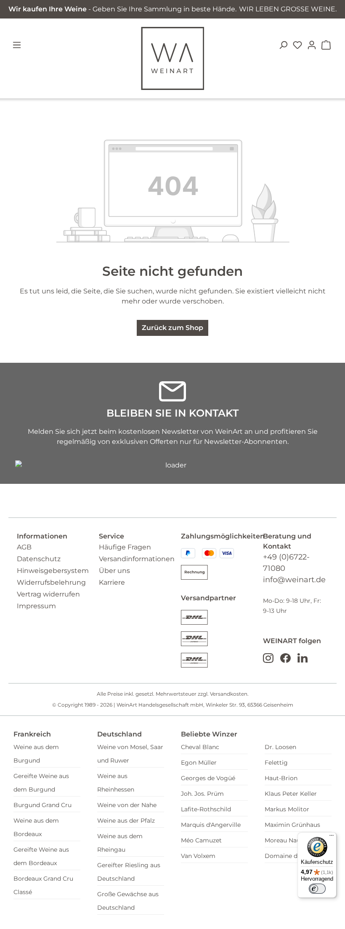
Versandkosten (228, 694)
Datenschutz (39, 559)
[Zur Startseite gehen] (172, 58)
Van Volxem (198, 856)
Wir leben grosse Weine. (288, 9)
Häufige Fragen (125, 547)
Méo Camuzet (201, 840)
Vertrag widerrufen (48, 594)
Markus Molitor (287, 809)
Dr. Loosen (280, 747)
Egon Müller (199, 762)
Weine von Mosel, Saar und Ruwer (130, 753)
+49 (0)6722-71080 (286, 562)
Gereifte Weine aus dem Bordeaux (41, 856)
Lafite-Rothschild (206, 809)
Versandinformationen (137, 559)
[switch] (317, 889)
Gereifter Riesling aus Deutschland (128, 871)
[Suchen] (283, 45)
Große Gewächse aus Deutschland (128, 900)
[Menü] (22, 45)
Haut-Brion (281, 778)
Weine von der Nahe (127, 805)
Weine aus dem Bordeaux (36, 827)
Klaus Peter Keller (291, 793)
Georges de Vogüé (208, 778)
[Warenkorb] (326, 45)
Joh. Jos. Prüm (202, 793)
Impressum (36, 606)
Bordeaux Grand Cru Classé (43, 885)
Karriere (112, 582)
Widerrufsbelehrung (51, 582)
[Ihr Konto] (312, 45)
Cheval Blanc (200, 747)
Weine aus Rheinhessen (115, 782)
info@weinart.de (294, 579)
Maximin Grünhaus (292, 825)
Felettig (276, 762)
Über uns (114, 571)
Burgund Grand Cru (42, 805)
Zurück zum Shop (172, 328)
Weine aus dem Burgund (36, 753)
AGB (24, 547)
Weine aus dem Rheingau (120, 842)
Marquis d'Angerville (211, 825)
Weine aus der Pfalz (126, 820)
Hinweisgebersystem (53, 571)
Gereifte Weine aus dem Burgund (41, 782)
